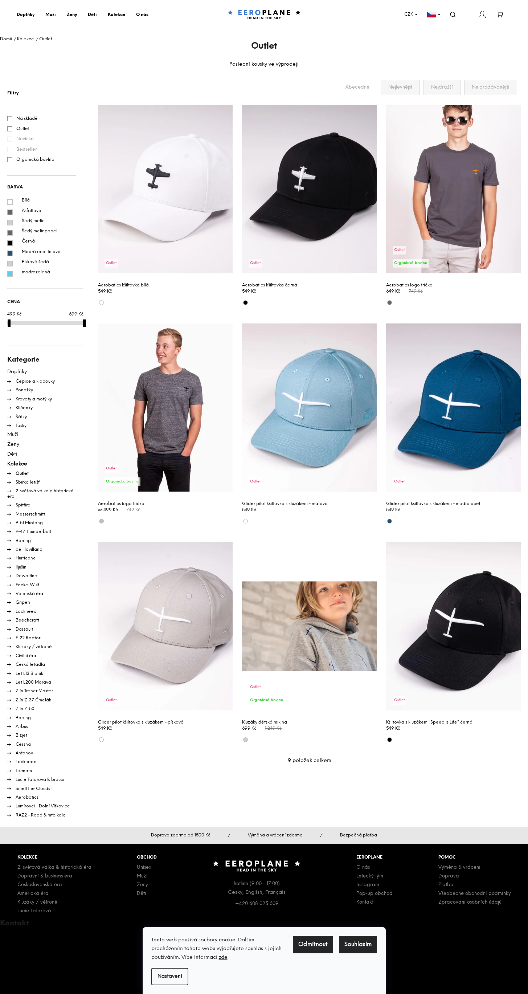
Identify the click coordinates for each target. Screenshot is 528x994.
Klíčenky (24, 408)
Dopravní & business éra (44, 876)
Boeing (23, 540)
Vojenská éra (29, 593)
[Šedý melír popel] (10, 233)
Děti (12, 454)
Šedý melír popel (39, 231)
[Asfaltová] (10, 212)
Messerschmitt (30, 514)
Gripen (22, 602)
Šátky (21, 417)
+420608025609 (32, 943)
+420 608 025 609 (256, 903)
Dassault (24, 629)
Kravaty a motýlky (33, 399)
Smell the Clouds (32, 788)
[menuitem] (27, 15)
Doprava (448, 876)
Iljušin (20, 567)
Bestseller (26, 149)
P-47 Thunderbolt (33, 531)
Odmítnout (313, 944)
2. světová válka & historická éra (54, 867)
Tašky (20, 425)
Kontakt (364, 902)
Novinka (25, 139)
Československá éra (39, 885)
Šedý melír (33, 221)
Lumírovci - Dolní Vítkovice (42, 806)
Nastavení (169, 976)
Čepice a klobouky (35, 381)
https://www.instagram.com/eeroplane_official (69, 969)
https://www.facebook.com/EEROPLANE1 (61, 961)
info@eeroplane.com (36, 935)
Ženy (13, 444)
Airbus (21, 726)
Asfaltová (31, 210)
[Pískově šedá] (10, 263)
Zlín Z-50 (24, 708)
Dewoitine (26, 576)
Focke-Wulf (27, 585)
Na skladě (27, 118)
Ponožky (24, 390)
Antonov (24, 753)
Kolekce (17, 464)
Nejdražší (442, 87)
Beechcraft (27, 620)
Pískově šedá (35, 262)
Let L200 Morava (33, 682)
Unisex (144, 867)
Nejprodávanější (490, 87)
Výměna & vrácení (459, 867)
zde (223, 957)
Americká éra (33, 893)
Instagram (367, 885)
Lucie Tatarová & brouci (39, 779)
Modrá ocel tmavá (41, 251)
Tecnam (23, 771)
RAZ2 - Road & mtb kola (40, 815)
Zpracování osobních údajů (470, 902)
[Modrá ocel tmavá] (10, 253)
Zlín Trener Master (34, 691)
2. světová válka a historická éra (40, 493)
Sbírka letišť (27, 482)
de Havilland (28, 549)
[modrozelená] (10, 274)
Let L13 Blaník (29, 673)
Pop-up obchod (374, 893)
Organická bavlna (35, 159)
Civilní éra (25, 655)
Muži (13, 434)
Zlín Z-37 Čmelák (33, 700)
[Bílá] (10, 202)
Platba (446, 885)
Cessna (23, 744)
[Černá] (10, 243)
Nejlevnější (400, 87)
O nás (363, 867)
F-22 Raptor (27, 638)
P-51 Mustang (29, 523)
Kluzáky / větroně (33, 646)
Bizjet (21, 735)
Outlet (22, 128)
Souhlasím (358, 944)
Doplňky (17, 372)
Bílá (26, 200)
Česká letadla (30, 664)
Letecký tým (369, 876)
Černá (28, 241)
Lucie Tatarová (34, 911)
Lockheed (26, 611)
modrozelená (36, 272)
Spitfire (22, 505)
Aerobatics (26, 797)
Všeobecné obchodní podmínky (474, 893)
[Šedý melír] (10, 222)
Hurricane (25, 558)
